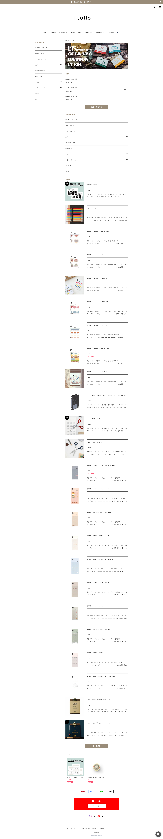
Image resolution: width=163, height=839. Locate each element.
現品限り (68, 166)
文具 (66, 137)
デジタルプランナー (71, 131)
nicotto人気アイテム (72, 120)
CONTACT (88, 33)
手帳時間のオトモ (71, 143)
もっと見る (96, 746)
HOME (45, 33)
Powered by (94, 835)
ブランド (68, 154)
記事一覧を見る (96, 107)
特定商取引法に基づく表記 (89, 828)
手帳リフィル (69, 125)
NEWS (73, 33)
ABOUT (53, 33)
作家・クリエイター (71, 160)
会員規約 (102, 828)
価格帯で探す (69, 148)
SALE (67, 171)
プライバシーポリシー (73, 828)
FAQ (79, 33)
